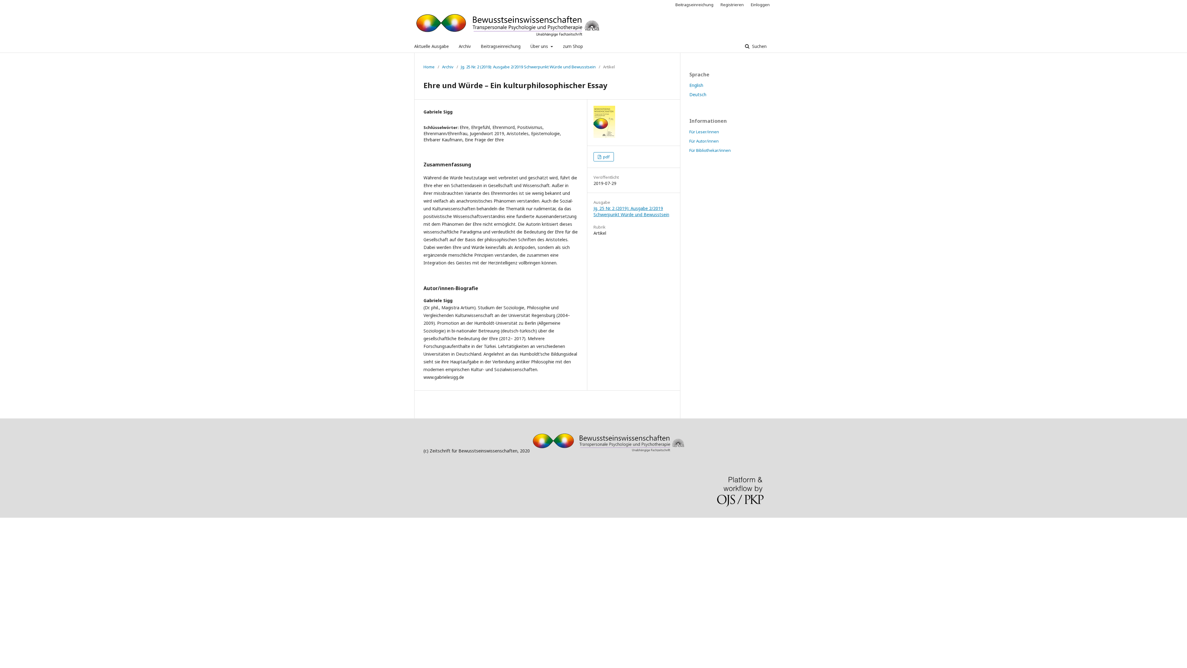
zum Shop (573, 46)
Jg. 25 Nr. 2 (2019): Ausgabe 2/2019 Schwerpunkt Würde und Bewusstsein (528, 67)
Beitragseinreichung (501, 46)
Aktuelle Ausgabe (431, 46)
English (696, 85)
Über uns (539, 46)
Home (429, 67)
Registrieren (732, 4)
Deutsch (697, 94)
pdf (606, 157)
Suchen (759, 46)
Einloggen (760, 4)
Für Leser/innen (704, 132)
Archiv (465, 46)
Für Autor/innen (704, 141)
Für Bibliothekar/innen (710, 150)
